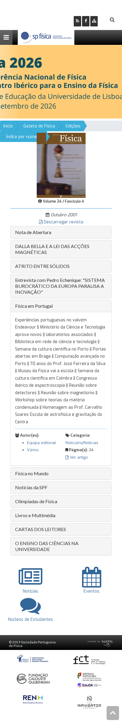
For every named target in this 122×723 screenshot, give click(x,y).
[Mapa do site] (94, 21)
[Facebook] (85, 21)
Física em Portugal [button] (34, 306)
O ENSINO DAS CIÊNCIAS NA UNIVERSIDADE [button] (46, 546)
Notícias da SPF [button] (31, 487)
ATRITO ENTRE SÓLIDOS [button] (42, 266)
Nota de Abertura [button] (33, 232)
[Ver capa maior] (61, 165)
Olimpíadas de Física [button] (36, 501)
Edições (73, 126)
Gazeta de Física (39, 126)
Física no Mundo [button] (32, 473)
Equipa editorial (41, 442)
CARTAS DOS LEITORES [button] (40, 529)
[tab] (61, 232)
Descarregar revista (63, 222)
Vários (33, 449)
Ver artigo (78, 457)
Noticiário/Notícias (81, 442)
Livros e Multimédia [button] (35, 515)
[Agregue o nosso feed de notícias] (77, 21)
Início (8, 126)
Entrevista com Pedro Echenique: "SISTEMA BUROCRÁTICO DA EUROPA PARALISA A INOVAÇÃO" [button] (60, 286)
